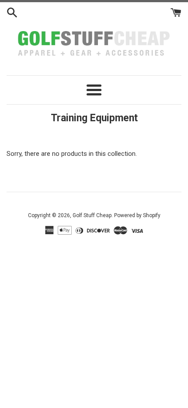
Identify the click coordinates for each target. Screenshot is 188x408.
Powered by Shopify (137, 215)
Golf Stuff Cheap (92, 215)
